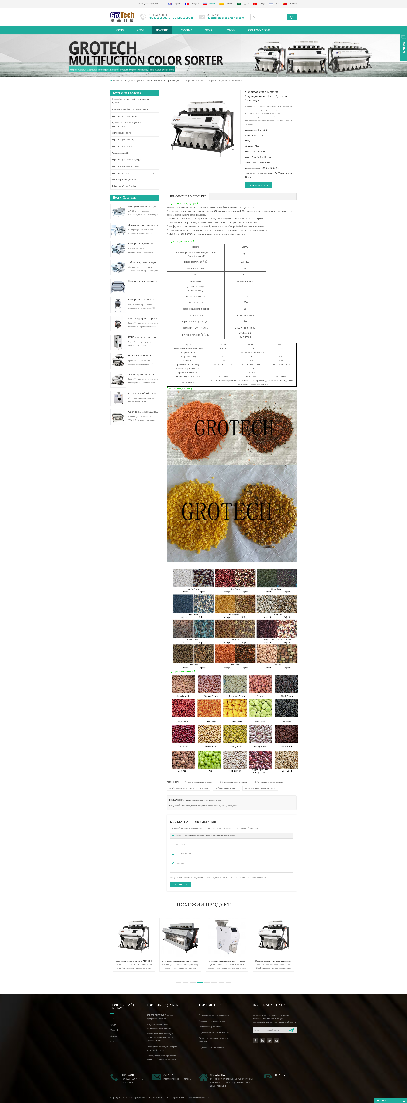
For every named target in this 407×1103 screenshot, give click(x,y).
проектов (186, 30)
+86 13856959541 (182, 18)
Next (112, 974)
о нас (140, 30)
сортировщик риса (121, 173)
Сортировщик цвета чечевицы (200, 781)
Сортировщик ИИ (120, 153)
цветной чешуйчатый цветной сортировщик (157, 80)
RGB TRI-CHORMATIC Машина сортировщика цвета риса (143, 356)
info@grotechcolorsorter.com (225, 18)
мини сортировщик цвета (124, 179)
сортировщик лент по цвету (125, 166)
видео (208, 30)
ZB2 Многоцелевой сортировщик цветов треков (143, 262)
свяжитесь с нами (259, 30)
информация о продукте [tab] (188, 196)
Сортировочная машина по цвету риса (214, 1015)
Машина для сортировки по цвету (261, 788)
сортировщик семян (121, 133)
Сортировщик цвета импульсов (234, 781)
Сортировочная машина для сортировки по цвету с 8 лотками (129, 961)
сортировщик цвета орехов (125, 116)
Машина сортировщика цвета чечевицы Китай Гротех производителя (209, 805)
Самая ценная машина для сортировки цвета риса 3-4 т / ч (143, 412)
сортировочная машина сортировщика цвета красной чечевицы (209, 835)
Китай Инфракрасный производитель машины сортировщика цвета (143, 318)
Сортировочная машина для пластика (214, 1032)
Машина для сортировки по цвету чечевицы (190, 788)
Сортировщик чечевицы (227, 788)
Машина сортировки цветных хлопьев (221, 961)
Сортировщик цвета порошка (142, 281)
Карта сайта (115, 1030)
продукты (162, 30)
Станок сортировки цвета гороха (268, 961)
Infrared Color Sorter (124, 186)
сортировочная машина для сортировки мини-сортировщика (176, 961)
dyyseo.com (206, 1097)
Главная (119, 30)
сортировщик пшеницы (123, 139)
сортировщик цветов (122, 146)
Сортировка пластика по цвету (211, 1047)
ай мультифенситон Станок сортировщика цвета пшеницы (143, 374)
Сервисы (230, 30)
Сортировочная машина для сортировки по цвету (202, 799)
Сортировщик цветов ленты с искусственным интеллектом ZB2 (143, 244)
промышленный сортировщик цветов (130, 109)
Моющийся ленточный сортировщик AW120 (143, 206)
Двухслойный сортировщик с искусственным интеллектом (143, 225)
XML (112, 1018)
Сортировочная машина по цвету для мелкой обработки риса (143, 300)
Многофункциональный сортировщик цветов (130, 100)
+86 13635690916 (159, 18)
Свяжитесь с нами (258, 185)
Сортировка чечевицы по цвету (270, 781)
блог (112, 1041)
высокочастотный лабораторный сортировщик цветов (143, 393)
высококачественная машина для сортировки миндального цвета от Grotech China (160, 1037)
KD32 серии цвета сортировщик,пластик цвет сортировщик (143, 337)
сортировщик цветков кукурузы (127, 159)
